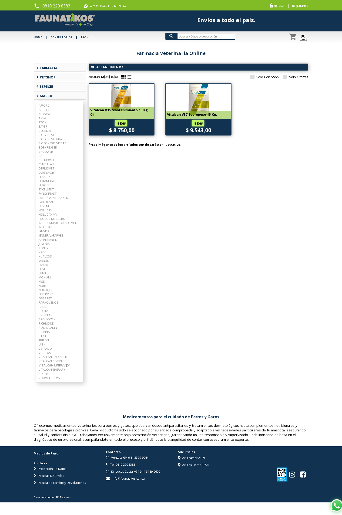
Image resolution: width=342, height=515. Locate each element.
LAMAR (43, 265)
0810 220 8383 (56, 6)
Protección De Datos (52, 469)
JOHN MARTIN (48, 239)
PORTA (43, 311)
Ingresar (279, 6)
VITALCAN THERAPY (52, 369)
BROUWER (46, 151)
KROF (42, 252)
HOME (38, 37)
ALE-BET (44, 110)
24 (107, 77)
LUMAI (43, 273)
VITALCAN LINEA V (106, 67)
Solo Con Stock (267, 77)
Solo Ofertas (298, 77)
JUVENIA (44, 244)
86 (116, 77)
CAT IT (43, 156)
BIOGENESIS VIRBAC (52, 143)
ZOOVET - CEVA (49, 378)
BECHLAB (45, 131)
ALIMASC (45, 114)
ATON (43, 122)
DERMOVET (46, 168)
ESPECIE (44, 86)
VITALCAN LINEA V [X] (54, 365)
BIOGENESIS (47, 135)
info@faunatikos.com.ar (128, 478)
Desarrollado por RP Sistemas (52, 497)
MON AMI (45, 277)
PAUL (42, 307)
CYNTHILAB (46, 164)
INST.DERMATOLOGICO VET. (58, 223)
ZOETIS (44, 374)
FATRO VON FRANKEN (53, 198)
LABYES (44, 260)
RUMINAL (45, 332)
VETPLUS (45, 353)
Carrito (303, 37)
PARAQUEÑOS (48, 302)
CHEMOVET (46, 160)
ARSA (42, 118)
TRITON (44, 340)
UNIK (42, 344)
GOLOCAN (46, 202)
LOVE (42, 269)
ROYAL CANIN (48, 327)
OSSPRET (45, 298)
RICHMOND (46, 323)
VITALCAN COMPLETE (53, 361)
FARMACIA (46, 67)
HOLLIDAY (45, 210)
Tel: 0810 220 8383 (122, 464)
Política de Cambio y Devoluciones (61, 483)
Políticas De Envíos (50, 476)
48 (112, 77)
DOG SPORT (47, 172)
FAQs (84, 37)
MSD (42, 281)
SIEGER (44, 336)
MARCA (44, 95)
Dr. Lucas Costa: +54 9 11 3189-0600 (135, 471)
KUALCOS (45, 256)
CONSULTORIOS (61, 37)
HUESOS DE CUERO (52, 219)
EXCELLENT (46, 189)
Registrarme (300, 6)
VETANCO (45, 348)
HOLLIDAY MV (48, 214)
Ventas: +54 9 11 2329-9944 (107, 6)
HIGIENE (44, 206)
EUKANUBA (46, 181)
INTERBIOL (46, 227)
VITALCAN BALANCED (53, 357)
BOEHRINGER (48, 147)
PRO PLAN (46, 315)
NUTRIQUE (46, 290)
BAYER (43, 126)
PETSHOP (46, 77)
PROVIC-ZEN (47, 319)
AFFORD (44, 105)
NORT (43, 286)
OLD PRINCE (47, 294)
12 (102, 77)
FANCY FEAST (48, 193)
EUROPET (45, 185)
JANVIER (44, 231)
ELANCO (44, 177)
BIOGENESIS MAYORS (53, 139)
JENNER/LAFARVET (51, 235)
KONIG (43, 248)
